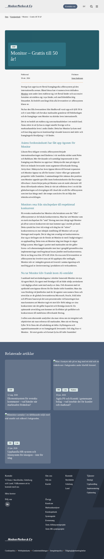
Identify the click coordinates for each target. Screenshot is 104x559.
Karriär (48, 484)
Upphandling (92, 484)
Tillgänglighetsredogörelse (75, 551)
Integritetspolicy (56, 551)
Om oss (48, 480)
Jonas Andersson (77, 78)
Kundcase (49, 503)
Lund (67, 488)
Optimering (91, 492)
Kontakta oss (70, 6)
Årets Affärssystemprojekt (55, 525)
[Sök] (91, 6)
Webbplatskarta (24, 551)
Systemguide (50, 516)
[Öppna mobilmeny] (96, 6)
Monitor (24, 94)
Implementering (93, 488)
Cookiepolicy (10, 551)
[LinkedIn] (7, 504)
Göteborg (69, 484)
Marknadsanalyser (52, 507)
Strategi (90, 480)
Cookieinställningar (40, 551)
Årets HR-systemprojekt (54, 529)
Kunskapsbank (51, 512)
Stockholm (69, 480)
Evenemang (50, 520)
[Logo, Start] (18, 6)
